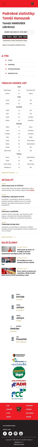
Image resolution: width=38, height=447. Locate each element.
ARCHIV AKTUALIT (7, 237)
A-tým (10, 60)
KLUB (7, 406)
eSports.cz (17, 442)
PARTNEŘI (9, 409)
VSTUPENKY (29, 406)
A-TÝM (8, 413)
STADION (28, 417)
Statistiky (11, 65)
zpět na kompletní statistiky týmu (13, 45)
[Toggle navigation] (4, 4)
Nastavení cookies (19, 444)
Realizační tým (13, 73)
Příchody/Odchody (14, 69)
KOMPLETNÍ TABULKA (8, 173)
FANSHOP (29, 409)
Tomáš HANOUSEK (13, 23)
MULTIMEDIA (29, 413)
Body (25, 37)
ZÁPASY (8, 417)
